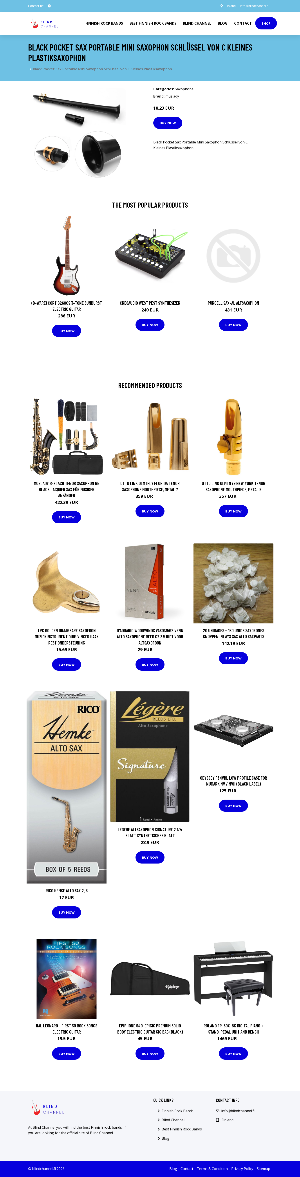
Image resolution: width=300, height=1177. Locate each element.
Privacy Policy (242, 1168)
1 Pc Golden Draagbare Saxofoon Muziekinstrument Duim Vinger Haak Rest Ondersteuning (67, 636)
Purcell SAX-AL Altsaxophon (233, 303)
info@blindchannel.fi (254, 6)
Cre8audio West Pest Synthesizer (150, 303)
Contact (243, 23)
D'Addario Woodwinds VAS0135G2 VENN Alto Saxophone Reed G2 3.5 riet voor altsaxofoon (150, 636)
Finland (231, 6)
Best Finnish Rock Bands (153, 23)
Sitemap (263, 1168)
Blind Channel (197, 23)
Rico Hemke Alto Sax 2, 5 (67, 890)
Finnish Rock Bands (104, 23)
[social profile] (49, 6)
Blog (223, 23)
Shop (266, 23)
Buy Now (168, 123)
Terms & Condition (212, 1168)
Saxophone (184, 89)
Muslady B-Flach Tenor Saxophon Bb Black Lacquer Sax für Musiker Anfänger (66, 489)
